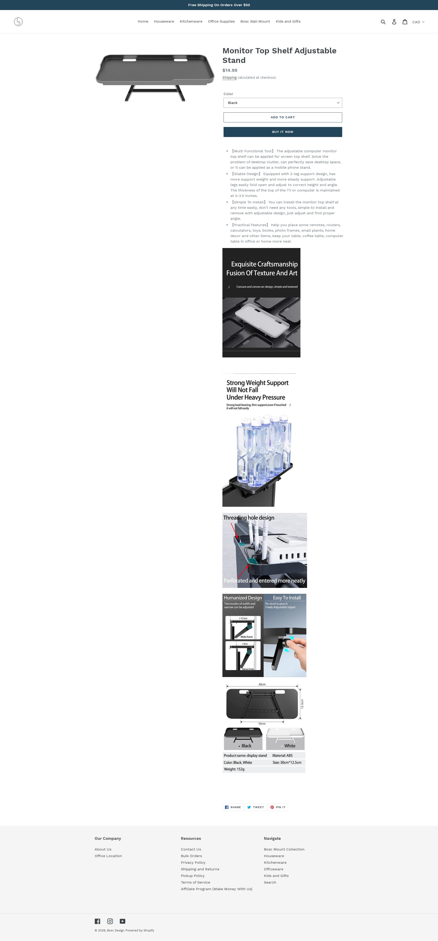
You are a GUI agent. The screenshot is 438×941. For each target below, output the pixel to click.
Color (228, 94)
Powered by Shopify (139, 930)
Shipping (229, 77)
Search (270, 882)
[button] (282, 781)
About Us (103, 849)
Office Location (108, 856)
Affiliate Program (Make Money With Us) (216, 889)
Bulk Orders (191, 856)
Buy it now (283, 132)
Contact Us (191, 849)
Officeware (273, 869)
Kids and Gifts (276, 876)
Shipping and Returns (200, 869)
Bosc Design (115, 930)
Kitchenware (275, 862)
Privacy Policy (193, 862)
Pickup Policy (193, 876)
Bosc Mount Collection (284, 849)
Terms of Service (195, 882)
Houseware (274, 856)
